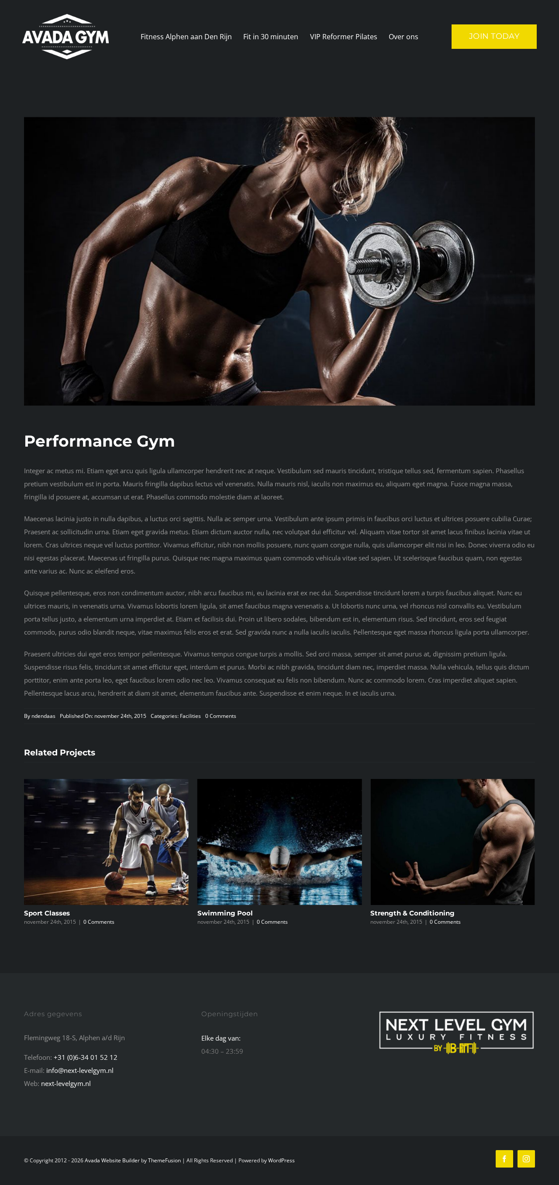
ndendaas (43, 716)
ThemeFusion (164, 1160)
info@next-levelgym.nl (80, 1070)
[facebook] (504, 1159)
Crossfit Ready (394, 913)
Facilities (190, 716)
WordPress (281, 1160)
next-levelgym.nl (66, 1083)
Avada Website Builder (112, 1160)
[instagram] (526, 1159)
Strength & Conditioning (239, 913)
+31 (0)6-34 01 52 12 (85, 1057)
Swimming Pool (51, 913)
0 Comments (220, 716)
